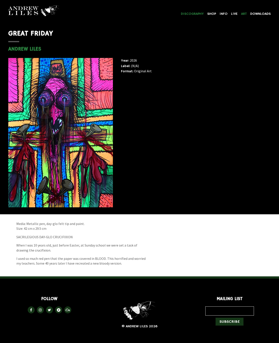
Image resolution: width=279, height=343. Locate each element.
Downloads (260, 14)
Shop (211, 14)
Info (223, 14)
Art (244, 14)
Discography (192, 14)
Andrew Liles (34, 10)
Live (234, 14)
